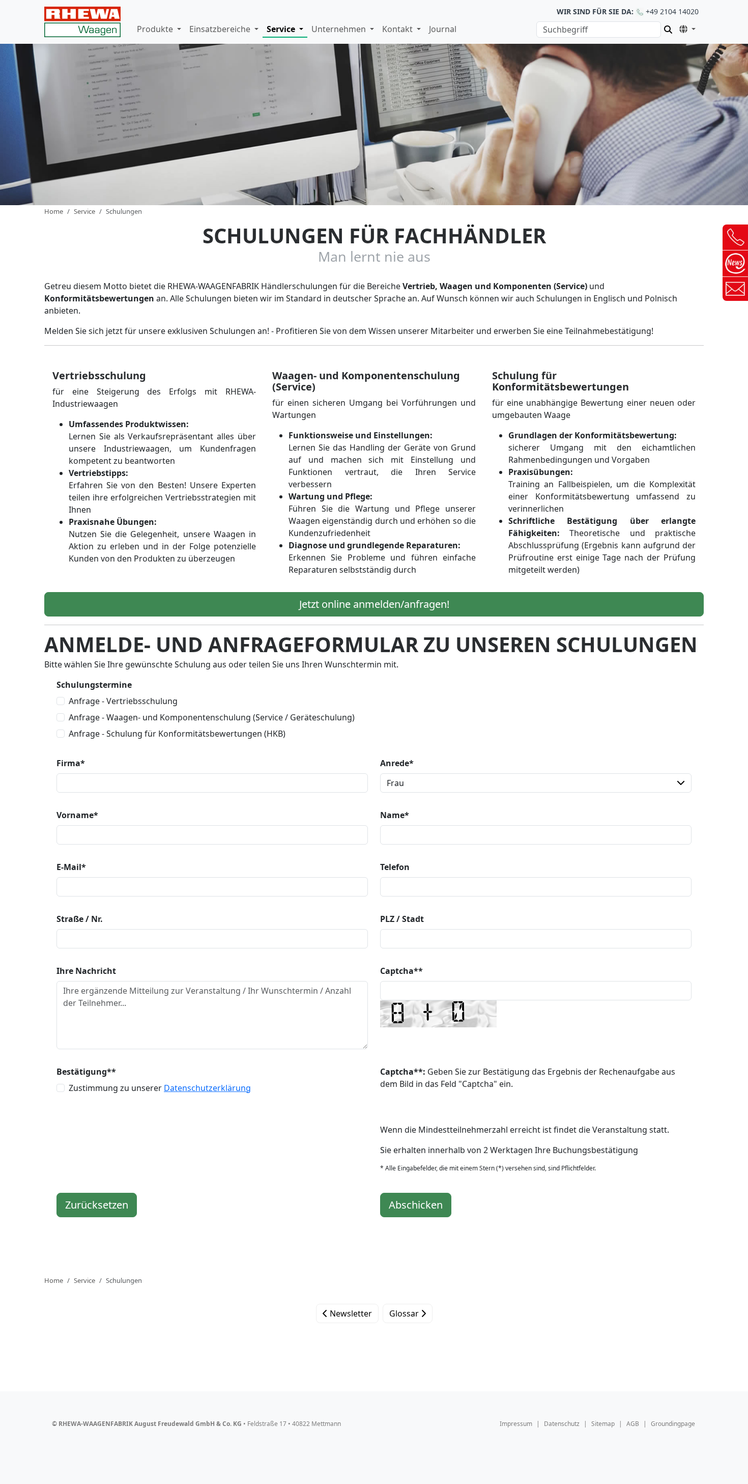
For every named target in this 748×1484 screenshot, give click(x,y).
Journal (442, 29)
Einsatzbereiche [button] (220, 29)
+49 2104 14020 (628, 11)
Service (84, 211)
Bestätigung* (86, 1071)
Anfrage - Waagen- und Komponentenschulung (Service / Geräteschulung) (212, 717)
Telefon (395, 867)
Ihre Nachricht (86, 970)
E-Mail (71, 867)
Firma (70, 763)
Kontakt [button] (398, 29)
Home (53, 211)
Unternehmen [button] (339, 29)
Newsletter (350, 1313)
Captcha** (401, 970)
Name (394, 815)
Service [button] (282, 29)
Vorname (77, 815)
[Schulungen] (82, 22)
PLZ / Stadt (402, 919)
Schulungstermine (94, 684)
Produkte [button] (156, 29)
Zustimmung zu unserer (160, 1088)
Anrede (397, 763)
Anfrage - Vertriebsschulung (123, 701)
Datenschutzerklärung (207, 1088)
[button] (685, 28)
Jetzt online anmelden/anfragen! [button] (374, 604)
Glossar (405, 1313)
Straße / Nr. (79, 919)
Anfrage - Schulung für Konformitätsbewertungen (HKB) (177, 733)
